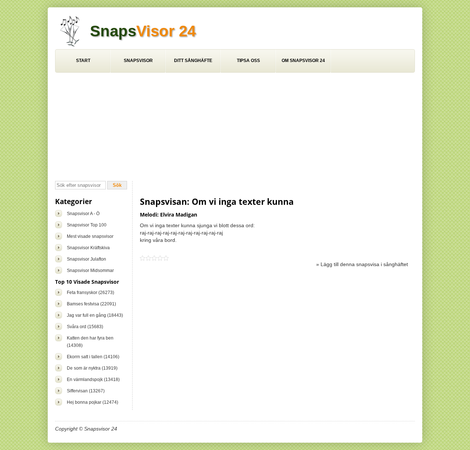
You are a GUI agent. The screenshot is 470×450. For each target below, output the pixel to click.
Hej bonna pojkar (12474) (92, 402)
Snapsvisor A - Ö (83, 213)
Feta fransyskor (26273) (90, 292)
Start (83, 60)
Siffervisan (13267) (86, 390)
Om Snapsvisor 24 (303, 60)
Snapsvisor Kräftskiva (88, 247)
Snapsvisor (138, 60)
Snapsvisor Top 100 (86, 225)
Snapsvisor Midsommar (90, 270)
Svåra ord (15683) (85, 326)
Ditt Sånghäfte (193, 60)
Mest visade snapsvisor (90, 236)
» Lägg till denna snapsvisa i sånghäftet (362, 264)
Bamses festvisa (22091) (91, 303)
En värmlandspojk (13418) (93, 379)
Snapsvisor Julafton (86, 259)
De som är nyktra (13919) (92, 368)
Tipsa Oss (248, 60)
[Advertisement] (235, 127)
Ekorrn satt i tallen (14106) (93, 356)
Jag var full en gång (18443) (95, 315)
